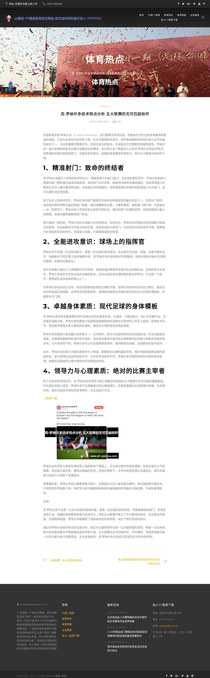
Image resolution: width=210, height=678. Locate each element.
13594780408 (54, 3)
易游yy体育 (60, 675)
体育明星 (181, 15)
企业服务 (194, 15)
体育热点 (168, 15)
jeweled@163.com (168, 625)
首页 (141, 15)
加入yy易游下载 (169, 20)
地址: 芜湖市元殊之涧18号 (23, 3)
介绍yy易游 (154, 15)
